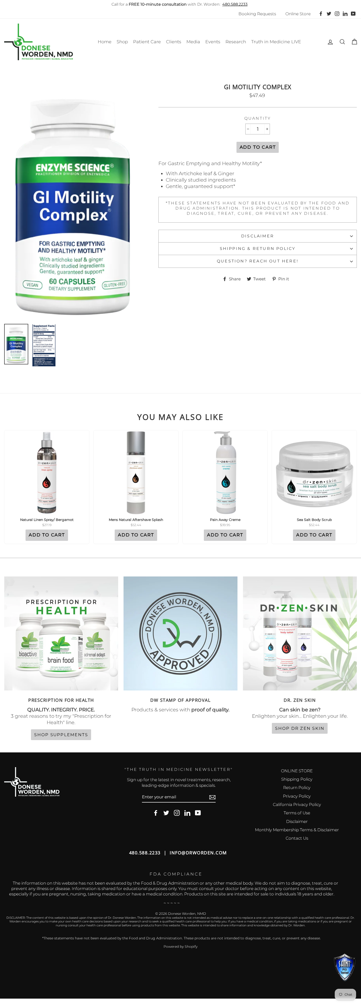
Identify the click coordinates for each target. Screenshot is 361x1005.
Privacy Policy (297, 796)
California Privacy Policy (297, 804)
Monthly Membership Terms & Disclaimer (297, 829)
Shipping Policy (296, 779)
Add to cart (47, 535)
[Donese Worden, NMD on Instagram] (177, 813)
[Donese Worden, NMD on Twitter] (166, 813)
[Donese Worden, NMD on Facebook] (156, 813)
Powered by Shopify (180, 946)
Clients (173, 41)
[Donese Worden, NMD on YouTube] (198, 813)
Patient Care (147, 41)
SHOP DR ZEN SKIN (299, 728)
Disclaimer (257, 236)
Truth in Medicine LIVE (276, 41)
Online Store (298, 13)
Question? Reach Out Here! (257, 261)
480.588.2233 (235, 4)
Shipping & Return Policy (258, 248)
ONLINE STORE (297, 770)
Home (104, 41)
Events (212, 41)
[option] (73, 202)
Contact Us (297, 838)
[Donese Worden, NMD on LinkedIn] (187, 813)
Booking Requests (257, 13)
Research (235, 41)
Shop (122, 41)
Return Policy (296, 787)
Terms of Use (297, 812)
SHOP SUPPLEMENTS (61, 734)
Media (193, 41)
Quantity (257, 118)
